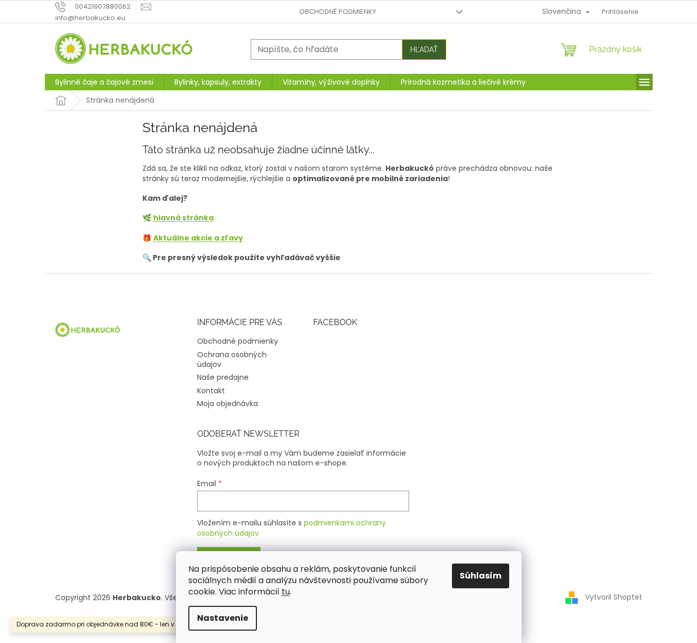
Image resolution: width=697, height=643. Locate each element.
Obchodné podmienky (337, 12)
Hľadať (424, 49)
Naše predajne (223, 377)
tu (286, 592)
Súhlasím (480, 576)
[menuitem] (104, 82)
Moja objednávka (227, 403)
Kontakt (211, 390)
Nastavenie (222, 618)
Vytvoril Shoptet (613, 597)
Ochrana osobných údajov (232, 359)
